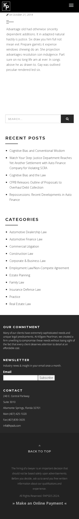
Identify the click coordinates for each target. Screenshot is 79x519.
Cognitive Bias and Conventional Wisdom (37, 151)
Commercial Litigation (24, 246)
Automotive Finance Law (25, 239)
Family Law (16, 282)
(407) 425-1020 (18, 414)
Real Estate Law (20, 304)
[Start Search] (67, 119)
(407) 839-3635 (16, 420)
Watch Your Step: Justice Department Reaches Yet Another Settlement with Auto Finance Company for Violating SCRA (40, 163)
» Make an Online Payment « (39, 503)
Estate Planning (19, 275)
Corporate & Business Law (27, 261)
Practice (14, 297)
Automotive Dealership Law (28, 232)
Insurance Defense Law (25, 290)
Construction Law (21, 254)
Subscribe (46, 378)
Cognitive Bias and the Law (27, 175)
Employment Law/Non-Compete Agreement (39, 268)
